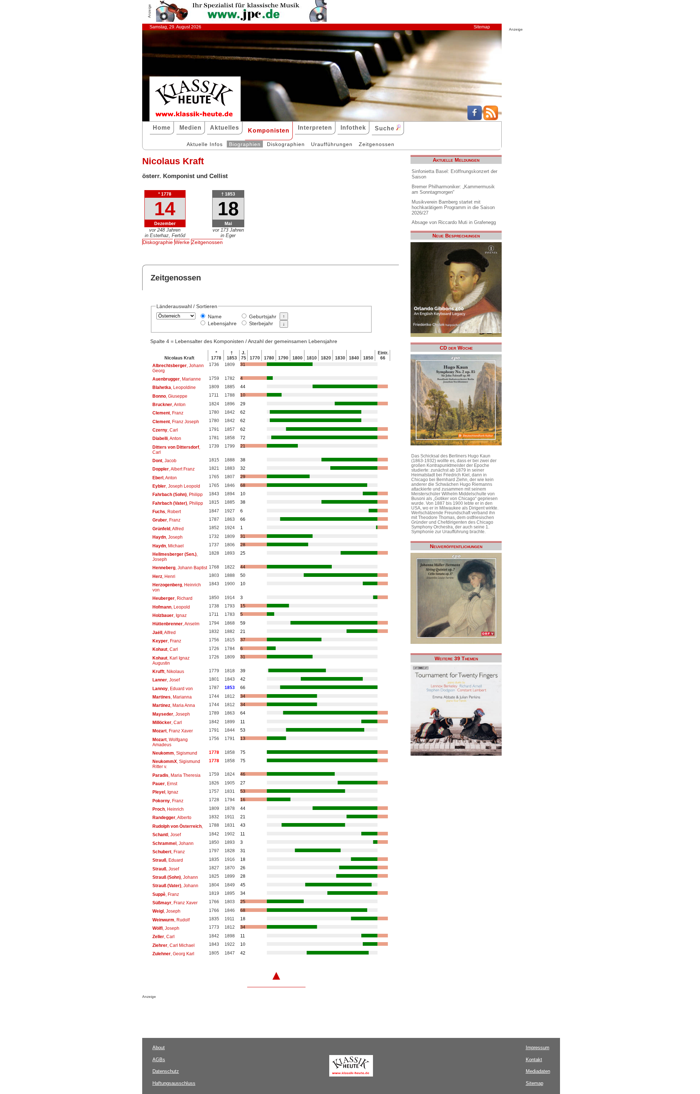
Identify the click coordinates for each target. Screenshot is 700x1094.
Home (162, 128)
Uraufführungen (332, 144)
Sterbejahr (261, 323)
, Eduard (167, 860)
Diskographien (286, 144)
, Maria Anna (173, 705)
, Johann (173, 843)
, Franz (167, 413)
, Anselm (175, 623)
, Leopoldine (174, 387)
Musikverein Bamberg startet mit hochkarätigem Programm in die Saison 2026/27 (453, 207)
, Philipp (177, 494)
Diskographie (158, 242)
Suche (385, 128)
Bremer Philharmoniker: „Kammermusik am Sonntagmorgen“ (453, 189)
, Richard (172, 598)
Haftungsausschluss (173, 1083)
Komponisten (268, 130)
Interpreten (315, 128)
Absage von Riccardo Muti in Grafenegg (454, 222)
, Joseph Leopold (176, 486)
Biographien (245, 144)
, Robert (166, 511)
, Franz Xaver (172, 730)
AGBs (158, 1059)
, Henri (163, 576)
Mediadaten (538, 1071)
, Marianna (172, 697)
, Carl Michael (173, 945)
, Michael (168, 545)
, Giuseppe (169, 396)
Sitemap (482, 26)
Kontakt (534, 1059)
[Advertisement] (227, 1013)
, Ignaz (169, 615)
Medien (190, 128)
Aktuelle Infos (205, 144)
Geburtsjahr (262, 316)
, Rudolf (171, 919)
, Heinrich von (176, 587)
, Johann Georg (178, 368)
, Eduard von (172, 688)
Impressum (537, 1047)
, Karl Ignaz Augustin (171, 661)
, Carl (165, 430)
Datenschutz (165, 1071)
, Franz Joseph (175, 421)
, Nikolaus (168, 671)
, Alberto (171, 817)
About (158, 1047)
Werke (182, 242)
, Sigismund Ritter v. (176, 764)
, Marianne (176, 379)
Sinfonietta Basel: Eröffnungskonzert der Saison (454, 174)
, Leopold (171, 607)
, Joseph (167, 537)
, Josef (166, 679)
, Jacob (164, 460)
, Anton (169, 404)
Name (215, 316)
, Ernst (164, 783)
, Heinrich (168, 809)
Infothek (353, 128)
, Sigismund (174, 753)
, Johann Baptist (179, 567)
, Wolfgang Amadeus (170, 742)
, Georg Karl (173, 953)
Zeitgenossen (376, 144)
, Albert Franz (173, 469)
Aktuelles (224, 128)
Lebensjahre (222, 323)
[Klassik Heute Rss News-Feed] (490, 118)
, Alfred (168, 528)
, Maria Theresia (176, 775)
